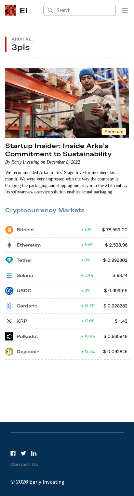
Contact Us (24, 464)
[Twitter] (23, 453)
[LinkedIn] (33, 453)
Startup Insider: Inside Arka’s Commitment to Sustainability (58, 150)
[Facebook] (13, 453)
